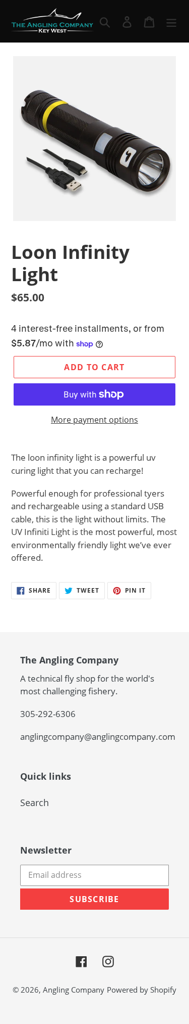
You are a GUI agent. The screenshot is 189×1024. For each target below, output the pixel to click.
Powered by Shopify (141, 990)
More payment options (94, 419)
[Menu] (171, 21)
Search (34, 802)
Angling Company (73, 990)
